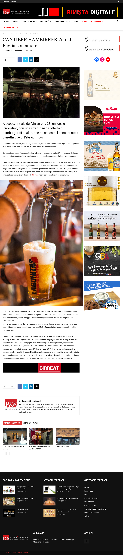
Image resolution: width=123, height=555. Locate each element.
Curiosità (44, 21)
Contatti (13, 2)
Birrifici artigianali (91, 21)
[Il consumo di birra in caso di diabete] (49, 501)
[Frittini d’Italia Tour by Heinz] (9, 501)
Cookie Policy (7, 553)
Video (76, 21)
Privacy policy (17, 553)
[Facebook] (118, 1)
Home (6, 21)
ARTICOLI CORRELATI (12, 423)
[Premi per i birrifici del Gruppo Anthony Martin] (9, 490)
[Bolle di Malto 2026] (9, 513)
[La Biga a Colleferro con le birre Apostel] (15, 436)
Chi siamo (6, 2)
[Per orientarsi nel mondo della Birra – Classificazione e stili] (49, 513)
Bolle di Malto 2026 (22, 510)
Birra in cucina (62, 21)
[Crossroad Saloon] (68, 436)
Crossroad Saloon (62, 446)
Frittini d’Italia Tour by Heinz (25, 498)
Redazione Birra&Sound (13, 50)
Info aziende (29, 21)
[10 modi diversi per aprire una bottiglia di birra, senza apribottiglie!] (49, 490)
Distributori (10, 27)
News (15, 21)
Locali (11, 34)
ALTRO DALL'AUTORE (31, 423)
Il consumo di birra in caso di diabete (67, 498)
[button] (117, 22)
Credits (25, 553)
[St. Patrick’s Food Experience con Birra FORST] (41, 436)
